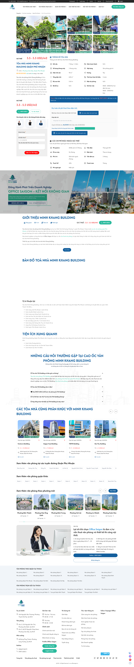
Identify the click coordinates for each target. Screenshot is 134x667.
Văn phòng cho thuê (29, 7)
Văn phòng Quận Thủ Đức (74, 581)
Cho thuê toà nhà (74, 7)
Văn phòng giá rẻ (108, 68)
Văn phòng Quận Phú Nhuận (24, 581)
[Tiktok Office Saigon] (113, 658)
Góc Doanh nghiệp (87, 642)
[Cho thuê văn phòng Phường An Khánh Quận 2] (92, 505)
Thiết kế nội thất (69, 658)
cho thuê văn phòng (66, 236)
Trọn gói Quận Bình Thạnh (57, 592)
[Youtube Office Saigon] (101, 658)
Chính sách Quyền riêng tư (50, 634)
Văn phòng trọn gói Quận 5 (92, 589)
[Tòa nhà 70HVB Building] (80, 429)
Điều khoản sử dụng (48, 638)
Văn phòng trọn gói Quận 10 (24, 592)
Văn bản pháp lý (86, 628)
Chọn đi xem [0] (109, 1)
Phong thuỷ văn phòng (88, 639)
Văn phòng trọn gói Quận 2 (41, 589)
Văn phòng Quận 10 (56, 575)
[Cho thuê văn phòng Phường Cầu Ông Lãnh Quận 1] (41, 506)
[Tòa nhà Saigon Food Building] (54, 429)
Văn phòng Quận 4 (72, 572)
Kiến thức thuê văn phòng (89, 618)
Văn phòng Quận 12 (90, 575)
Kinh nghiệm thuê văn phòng (88, 623)
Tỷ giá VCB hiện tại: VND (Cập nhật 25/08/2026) (68, 125)
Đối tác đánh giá (67, 625)
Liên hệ (99, 1)
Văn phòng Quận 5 (90, 572)
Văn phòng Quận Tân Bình (40, 581)
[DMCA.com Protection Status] (105, 653)
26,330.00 (65, 125)
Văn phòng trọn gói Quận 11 (41, 592)
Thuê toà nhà (57, 658)
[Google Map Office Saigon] (116, 658)
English (121, 1)
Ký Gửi (91, 1)
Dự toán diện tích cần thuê (89, 113)
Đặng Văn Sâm (50, 451)
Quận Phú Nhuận (39, 71)
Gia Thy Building (100, 444)
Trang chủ (19, 658)
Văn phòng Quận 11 (73, 575)
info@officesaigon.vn (23, 1)
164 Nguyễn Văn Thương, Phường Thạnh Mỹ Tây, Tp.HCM (43, 1)
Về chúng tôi (72, 1)
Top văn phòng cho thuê (88, 631)
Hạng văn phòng (60, 7)
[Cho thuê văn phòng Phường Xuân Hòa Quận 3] (110, 505)
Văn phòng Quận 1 (21, 572)
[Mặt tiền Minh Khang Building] (79, 44)
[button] (111, 411)
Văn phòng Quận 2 (38, 572)
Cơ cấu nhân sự (66, 618)
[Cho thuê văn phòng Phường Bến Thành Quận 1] (24, 505)
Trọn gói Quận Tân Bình (91, 592)
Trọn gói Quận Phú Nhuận (74, 592)
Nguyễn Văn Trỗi (27, 451)
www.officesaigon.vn (73, 663)
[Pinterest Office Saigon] (107, 658)
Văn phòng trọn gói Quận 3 (58, 589)
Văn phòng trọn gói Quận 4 (75, 589)
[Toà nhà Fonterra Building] (28, 429)
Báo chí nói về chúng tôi (69, 629)
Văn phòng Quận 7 (107, 572)
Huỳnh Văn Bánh (76, 451)
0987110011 (13, 1)
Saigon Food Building (50, 444)
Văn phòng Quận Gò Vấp (57, 581)
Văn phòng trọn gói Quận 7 (109, 589)
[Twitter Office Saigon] (98, 658)
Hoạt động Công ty (67, 639)
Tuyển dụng (82, 1)
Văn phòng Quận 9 (38, 575)
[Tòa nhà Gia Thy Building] (105, 429)
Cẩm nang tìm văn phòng (89, 614)
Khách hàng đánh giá (68, 622)
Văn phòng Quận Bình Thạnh (108, 577)
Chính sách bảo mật (48, 630)
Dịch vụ (101, 7)
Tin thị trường (85, 646)
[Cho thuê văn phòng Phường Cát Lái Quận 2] (75, 505)
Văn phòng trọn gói (45, 7)
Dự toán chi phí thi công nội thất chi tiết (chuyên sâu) (71, 133)
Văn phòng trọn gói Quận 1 (24, 589)
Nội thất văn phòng (89, 7)
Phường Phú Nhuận (85, 451)
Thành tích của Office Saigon (68, 634)
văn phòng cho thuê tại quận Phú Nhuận (67, 379)
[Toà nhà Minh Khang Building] (41, 34)
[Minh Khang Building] (79, 25)
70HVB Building (74, 444)
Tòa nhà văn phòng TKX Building (41, 376)
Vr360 (78, 658)
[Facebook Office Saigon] (94, 658)
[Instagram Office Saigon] (110, 658)
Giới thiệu (65, 614)
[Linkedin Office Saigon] (104, 658)
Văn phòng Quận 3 (55, 572)
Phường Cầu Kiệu (28, 71)
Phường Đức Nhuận (59, 451)
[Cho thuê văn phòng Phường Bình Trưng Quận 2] (58, 505)
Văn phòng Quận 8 (21, 575)
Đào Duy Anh (102, 451)
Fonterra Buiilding (24, 444)
